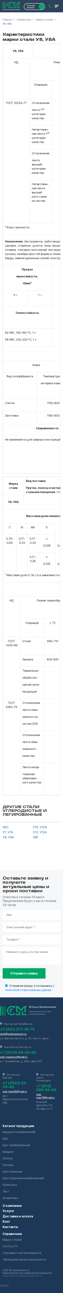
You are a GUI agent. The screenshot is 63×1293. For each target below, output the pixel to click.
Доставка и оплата (18, 1216)
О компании (12, 1205)
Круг (6, 1138)
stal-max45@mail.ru (15, 1091)
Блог (6, 1221)
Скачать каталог (31, 6)
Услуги (8, 1211)
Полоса (7, 1158)
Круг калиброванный (16, 1145)
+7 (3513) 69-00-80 (18, 1052)
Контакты (10, 1227)
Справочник (12, 1234)
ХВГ (35, 837)
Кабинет (4, 1285)
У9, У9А (8, 837)
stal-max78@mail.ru (45, 1096)
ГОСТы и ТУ (10, 1246)
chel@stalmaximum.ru (13, 1034)
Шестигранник (12, 1171)
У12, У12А (40, 832)
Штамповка (10, 1198)
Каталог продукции (18, 1126)
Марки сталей (12, 1239)
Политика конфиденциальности (22, 1275)
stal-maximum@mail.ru (13, 1057)
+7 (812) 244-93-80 (46, 1088)
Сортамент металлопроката (22, 1253)
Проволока (10, 1184)
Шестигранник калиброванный (23, 1178)
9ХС (6, 827)
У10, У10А (40, 827)
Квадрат (8, 1151)
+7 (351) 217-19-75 (17, 1029)
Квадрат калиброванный (19, 1132)
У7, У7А (8, 832)
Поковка (8, 1165)
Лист (6, 1191)
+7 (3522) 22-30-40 (15, 1085)
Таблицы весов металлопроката (24, 1259)
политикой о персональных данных (28, 990)
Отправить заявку (24, 973)
